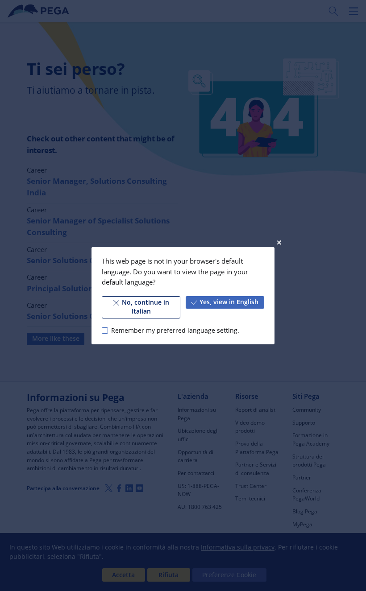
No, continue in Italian (145, 306)
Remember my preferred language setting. (175, 330)
